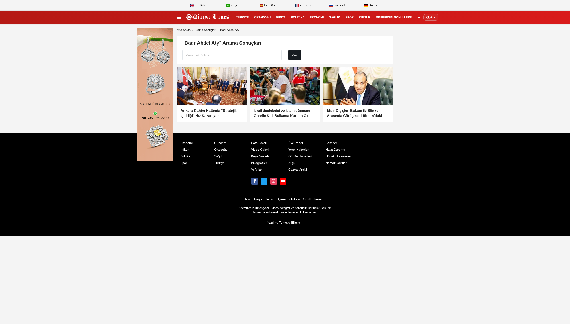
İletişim (270, 199)
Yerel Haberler (298, 149)
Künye (257, 199)
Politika (298, 17)
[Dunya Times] (207, 18)
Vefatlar (256, 169)
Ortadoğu (262, 17)
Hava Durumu (335, 149)
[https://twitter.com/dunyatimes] (264, 181)
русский (339, 5)
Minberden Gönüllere (394, 17)
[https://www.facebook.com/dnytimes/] (254, 181)
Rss (247, 199)
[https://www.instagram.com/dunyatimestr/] (273, 181)
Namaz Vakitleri (336, 163)
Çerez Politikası (289, 199)
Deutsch (374, 5)
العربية (234, 5)
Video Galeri (260, 149)
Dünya (281, 17)
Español (269, 5)
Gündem (220, 143)
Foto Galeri (259, 143)
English (199, 5)
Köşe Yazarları (261, 156)
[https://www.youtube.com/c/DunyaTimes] (283, 181)
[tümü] (419, 17)
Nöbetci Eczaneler (338, 156)
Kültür (364, 17)
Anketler (331, 143)
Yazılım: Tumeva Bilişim (283, 222)
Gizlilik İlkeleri (312, 199)
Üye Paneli (295, 143)
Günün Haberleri (300, 156)
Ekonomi (317, 17)
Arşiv (291, 163)
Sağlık (334, 17)
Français (305, 5)
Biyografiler (259, 163)
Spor (349, 17)
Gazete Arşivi (297, 169)
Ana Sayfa (184, 30)
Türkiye (242, 17)
